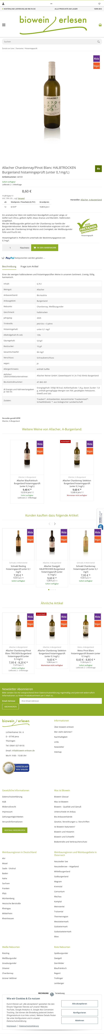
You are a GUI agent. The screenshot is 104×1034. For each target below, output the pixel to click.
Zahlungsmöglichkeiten (12, 816)
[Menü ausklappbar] (3, 25)
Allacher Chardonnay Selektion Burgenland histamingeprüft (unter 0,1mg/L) (77, 483)
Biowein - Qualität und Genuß (67, 806)
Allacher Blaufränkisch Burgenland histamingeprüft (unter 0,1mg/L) (27, 483)
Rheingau (6, 908)
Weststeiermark (61, 921)
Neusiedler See (61, 861)
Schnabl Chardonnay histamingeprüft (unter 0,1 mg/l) (85, 569)
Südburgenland (61, 876)
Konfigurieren (79, 1012)
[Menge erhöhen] (15, 247)
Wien (56, 936)
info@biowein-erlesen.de (23, 750)
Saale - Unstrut (9, 868)
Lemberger (59, 983)
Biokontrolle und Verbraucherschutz (70, 841)
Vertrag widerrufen (14, 830)
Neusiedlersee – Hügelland (66, 866)
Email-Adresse (8, 701)
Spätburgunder (61, 953)
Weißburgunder (9, 958)
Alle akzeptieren (79, 1003)
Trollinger (58, 978)
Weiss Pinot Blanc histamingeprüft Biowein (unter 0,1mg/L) (85, 653)
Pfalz (4, 893)
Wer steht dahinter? (63, 732)
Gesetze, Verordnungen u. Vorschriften (72, 821)
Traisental (58, 911)
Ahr (3, 858)
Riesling (5, 953)
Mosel (5, 863)
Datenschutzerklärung (29, 1026)
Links (56, 742)
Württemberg (8, 898)
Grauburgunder (9, 963)
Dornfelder (59, 963)
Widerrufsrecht (9, 806)
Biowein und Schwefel (64, 836)
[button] (51, 3)
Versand (21, 198)
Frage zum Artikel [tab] (29, 266)
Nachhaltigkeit (60, 737)
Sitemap (58, 752)
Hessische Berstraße (11, 903)
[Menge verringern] (5, 247)
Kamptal (58, 901)
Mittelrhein (7, 913)
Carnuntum (59, 891)
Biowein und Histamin (64, 831)
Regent (57, 973)
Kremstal (58, 886)
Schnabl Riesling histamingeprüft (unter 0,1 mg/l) (18, 569)
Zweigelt (58, 958)
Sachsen (6, 883)
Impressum (11, 1026)
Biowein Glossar (61, 796)
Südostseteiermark (62, 931)
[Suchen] (99, 42)
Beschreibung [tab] (9, 266)
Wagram (58, 881)
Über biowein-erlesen (64, 727)
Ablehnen (79, 1020)
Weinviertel (59, 906)
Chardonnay (7, 973)
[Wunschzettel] (99, 4)
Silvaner (5, 968)
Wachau (57, 896)
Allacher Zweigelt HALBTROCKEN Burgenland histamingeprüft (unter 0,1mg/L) (52, 570)
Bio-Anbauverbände (63, 816)
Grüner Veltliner (9, 978)
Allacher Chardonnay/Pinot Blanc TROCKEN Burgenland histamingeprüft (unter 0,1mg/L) (18, 654)
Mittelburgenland (62, 871)
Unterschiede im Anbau (65, 811)
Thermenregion (61, 916)
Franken (5, 888)
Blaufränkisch (60, 968)
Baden (5, 873)
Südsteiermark (60, 926)
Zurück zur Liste (8, 48)
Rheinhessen (8, 918)
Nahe (4, 878)
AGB (4, 801)
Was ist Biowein (61, 801)
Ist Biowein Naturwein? (64, 826)
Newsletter (59, 747)
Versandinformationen (12, 821)
